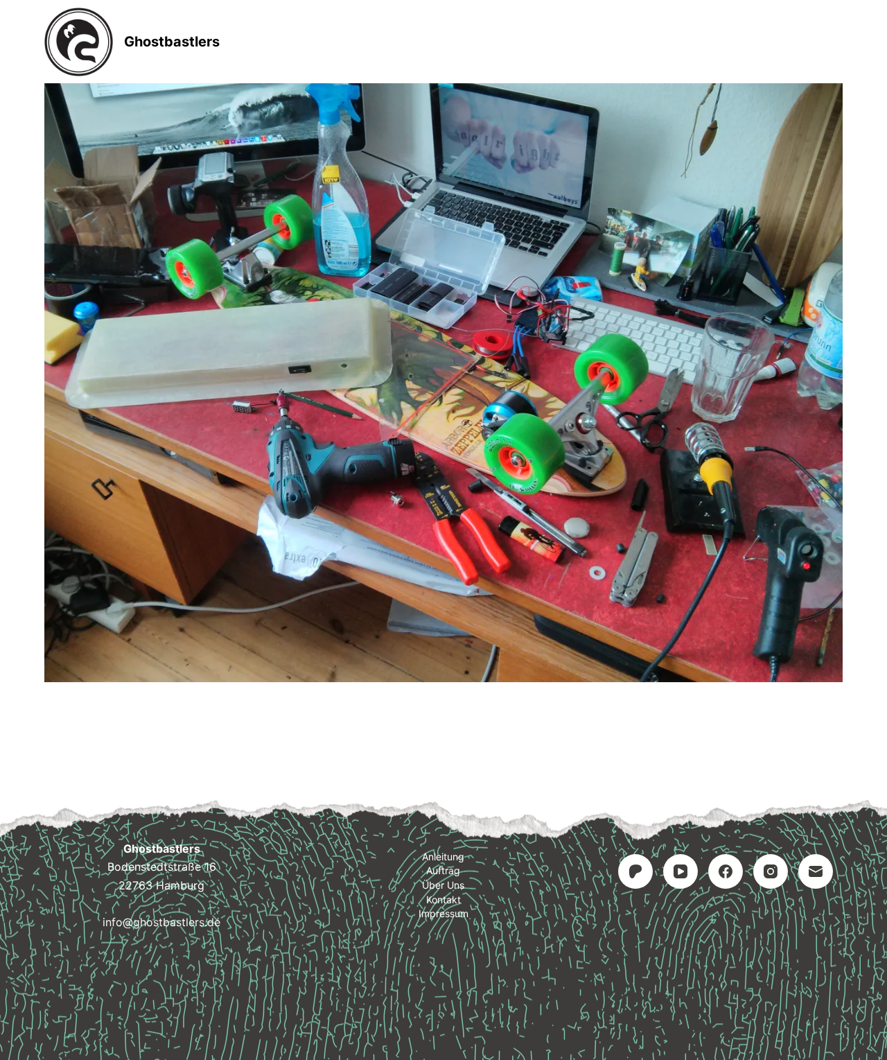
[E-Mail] (815, 871)
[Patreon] (635, 871)
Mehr (576, 42)
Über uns (443, 885)
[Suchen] (837, 42)
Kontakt (443, 899)
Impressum (443, 913)
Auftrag (497, 42)
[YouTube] (680, 871)
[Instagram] (770, 871)
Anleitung (406, 42)
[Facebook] (725, 871)
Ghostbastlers (172, 41)
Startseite (310, 42)
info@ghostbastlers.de (161, 922)
